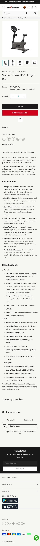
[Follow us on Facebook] (4, 523)
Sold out (20, 107)
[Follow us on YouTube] (18, 523)
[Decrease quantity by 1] (12, 96)
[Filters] (4, 426)
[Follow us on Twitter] (9, 523)
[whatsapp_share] (18, 139)
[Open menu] (3, 7)
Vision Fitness (8, 72)
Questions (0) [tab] (29, 420)
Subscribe (20, 468)
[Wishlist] (28, 7)
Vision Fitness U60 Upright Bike (18, 18)
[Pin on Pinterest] (9, 139)
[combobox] (17, 13)
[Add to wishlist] (20, 119)
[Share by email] (23, 139)
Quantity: (5, 96)
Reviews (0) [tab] (11, 420)
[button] (26, 13)
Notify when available (20, 113)
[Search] (35, 13)
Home (4, 18)
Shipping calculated (17, 89)
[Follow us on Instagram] (13, 523)
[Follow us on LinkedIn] (23, 523)
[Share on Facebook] (4, 139)
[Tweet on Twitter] (13, 139)
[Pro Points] (24, 7)
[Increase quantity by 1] (24, 96)
